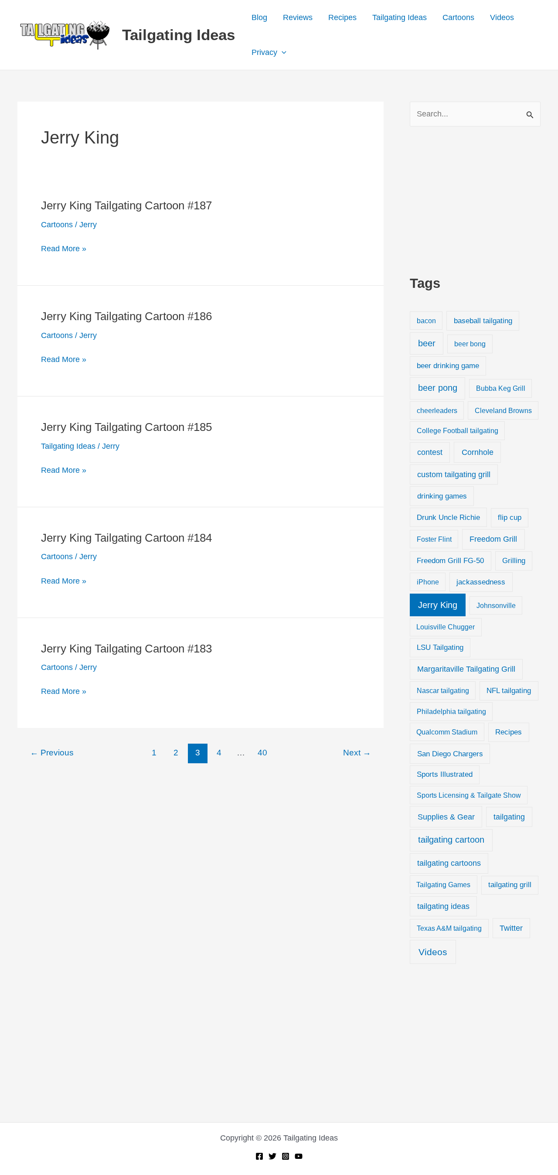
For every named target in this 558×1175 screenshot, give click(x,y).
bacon (426, 320)
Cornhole (477, 452)
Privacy (264, 52)
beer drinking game (448, 366)
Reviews (298, 17)
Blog (259, 17)
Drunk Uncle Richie (448, 517)
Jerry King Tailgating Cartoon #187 (126, 205)
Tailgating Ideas (178, 34)
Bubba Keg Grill (500, 388)
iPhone (428, 582)
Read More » (63, 250)
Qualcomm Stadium (446, 732)
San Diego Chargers (450, 753)
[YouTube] (299, 1156)
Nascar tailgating (443, 690)
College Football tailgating (457, 430)
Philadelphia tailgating (451, 711)
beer (427, 343)
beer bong (470, 344)
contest (429, 452)
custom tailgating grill (453, 474)
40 (262, 752)
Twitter (511, 928)
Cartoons (458, 17)
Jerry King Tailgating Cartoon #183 (126, 648)
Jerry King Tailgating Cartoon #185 (126, 427)
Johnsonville (496, 605)
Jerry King (437, 605)
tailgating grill (509, 885)
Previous (52, 752)
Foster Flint (434, 539)
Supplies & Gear (446, 816)
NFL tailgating (509, 691)
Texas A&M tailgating (449, 928)
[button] (281, 52)
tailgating (509, 817)
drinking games (442, 496)
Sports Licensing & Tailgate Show (469, 795)
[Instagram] (285, 1156)
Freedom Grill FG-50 (450, 561)
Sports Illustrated (445, 774)
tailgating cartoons (449, 863)
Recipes (342, 17)
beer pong (437, 388)
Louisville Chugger (445, 627)
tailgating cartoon (451, 839)
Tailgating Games (443, 884)
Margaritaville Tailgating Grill (466, 669)
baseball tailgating (483, 320)
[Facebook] (259, 1156)
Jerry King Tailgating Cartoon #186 (126, 316)
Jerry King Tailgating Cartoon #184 (126, 537)
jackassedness (480, 582)
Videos (502, 17)
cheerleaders (437, 410)
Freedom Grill (493, 539)
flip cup (509, 517)
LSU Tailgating (440, 647)
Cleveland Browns (503, 410)
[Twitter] (272, 1156)
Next (357, 752)
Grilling (513, 561)
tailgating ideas (443, 906)
